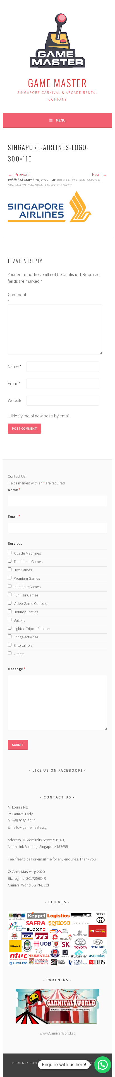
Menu (61, 120)
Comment (17, 298)
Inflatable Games (27, 586)
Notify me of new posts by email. (41, 416)
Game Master (57, 82)
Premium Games (27, 578)
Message (16, 668)
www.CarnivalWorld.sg (57, 1033)
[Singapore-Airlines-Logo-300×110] (50, 220)
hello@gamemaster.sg (29, 827)
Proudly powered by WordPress (43, 1063)
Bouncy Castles (26, 611)
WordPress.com (59, 1068)
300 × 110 (63, 180)
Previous (22, 174)
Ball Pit (19, 620)
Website (15, 400)
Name (14, 366)
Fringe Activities (26, 636)
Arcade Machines (27, 553)
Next (96, 174)
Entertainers (23, 645)
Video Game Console (30, 603)
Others (19, 653)
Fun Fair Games (26, 595)
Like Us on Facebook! (57, 770)
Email (14, 383)
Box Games (23, 569)
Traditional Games (28, 561)
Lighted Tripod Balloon (32, 628)
